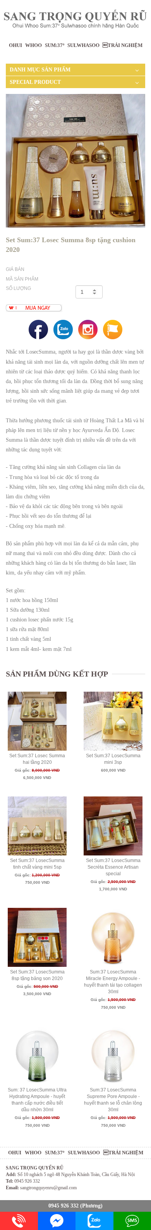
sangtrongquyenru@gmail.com (48, 1187)
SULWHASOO (83, 45)
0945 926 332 (63, 1206)
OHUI (15, 45)
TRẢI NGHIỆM (122, 45)
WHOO (33, 45)
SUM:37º (54, 45)
